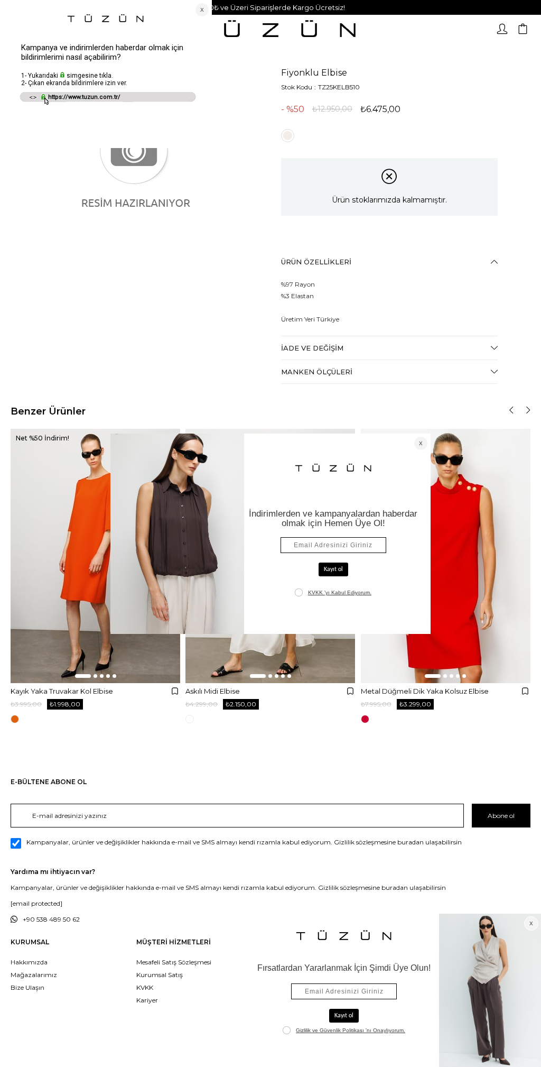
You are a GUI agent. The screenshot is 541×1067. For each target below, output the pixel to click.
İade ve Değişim (312, 348)
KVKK (144, 987)
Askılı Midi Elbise (212, 691)
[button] (83, 676)
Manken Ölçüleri (316, 371)
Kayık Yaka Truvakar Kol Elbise (62, 691)
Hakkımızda (29, 962)
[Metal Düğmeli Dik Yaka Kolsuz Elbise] (445, 556)
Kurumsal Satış (159, 975)
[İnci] (287, 135)
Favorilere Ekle (175, 691)
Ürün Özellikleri (316, 261)
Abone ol (501, 816)
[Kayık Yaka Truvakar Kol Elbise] (95, 556)
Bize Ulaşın (27, 987)
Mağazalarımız (34, 975)
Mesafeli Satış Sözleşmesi (173, 962)
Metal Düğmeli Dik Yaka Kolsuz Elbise (425, 691)
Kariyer (147, 1000)
